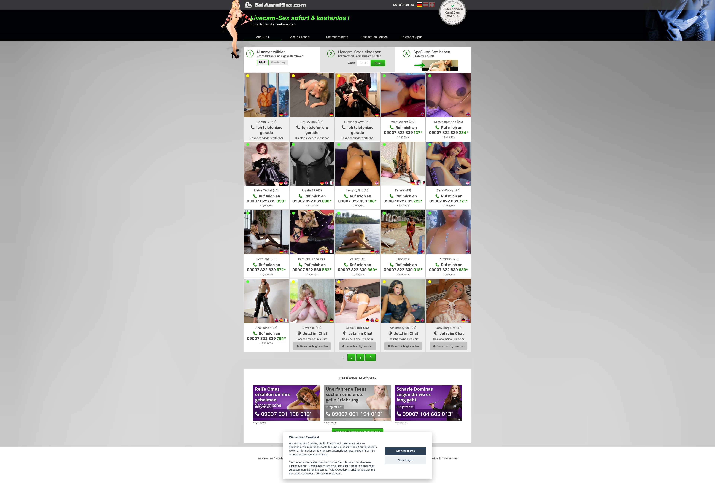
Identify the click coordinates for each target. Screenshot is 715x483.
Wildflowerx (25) (403, 122)
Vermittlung (278, 62)
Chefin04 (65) (266, 122)
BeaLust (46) (357, 259)
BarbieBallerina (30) (312, 259)
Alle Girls (262, 37)
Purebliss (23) (448, 259)
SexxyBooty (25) (448, 190)
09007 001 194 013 (357, 414)
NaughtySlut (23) (357, 190)
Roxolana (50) (266, 259)
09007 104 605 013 (428, 414)
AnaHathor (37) (266, 328)
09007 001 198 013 (286, 414)
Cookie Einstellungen (443, 458)
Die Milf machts (337, 37)
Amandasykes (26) (403, 328)
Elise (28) (403, 259)
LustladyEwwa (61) (357, 122)
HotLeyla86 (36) (312, 122)
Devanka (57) (311, 328)
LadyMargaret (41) (449, 328)
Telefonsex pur (411, 37)
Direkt (263, 62)
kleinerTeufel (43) (266, 190)
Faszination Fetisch (374, 37)
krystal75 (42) (312, 190)
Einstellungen (405, 460)
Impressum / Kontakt (272, 458)
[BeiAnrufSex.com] (357, 5)
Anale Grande (299, 37)
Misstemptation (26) (448, 122)
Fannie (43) (403, 190)
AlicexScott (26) (357, 328)
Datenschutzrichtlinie (314, 454)
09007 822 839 (403, 132)
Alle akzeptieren (405, 450)
